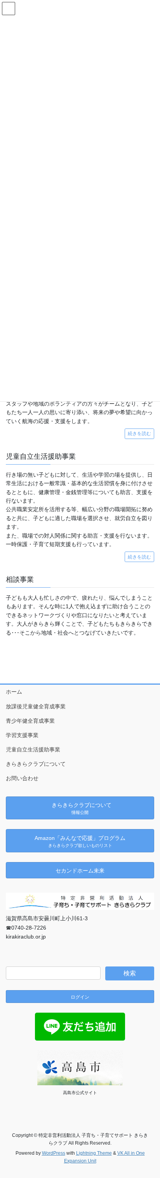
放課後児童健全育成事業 (36, 706)
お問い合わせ (22, 778)
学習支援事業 (22, 735)
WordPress (53, 1153)
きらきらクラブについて (36, 764)
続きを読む (139, 433)
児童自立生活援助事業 (33, 749)
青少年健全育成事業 (30, 721)
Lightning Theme (94, 1153)
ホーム (14, 692)
